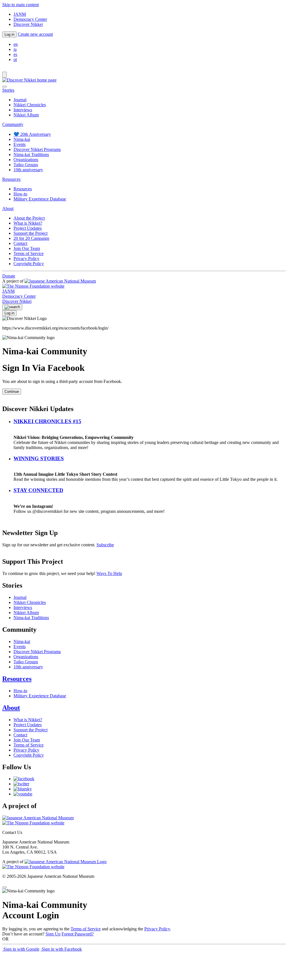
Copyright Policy (29, 263)
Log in (9, 34)
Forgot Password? (78, 934)
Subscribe (105, 544)
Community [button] (12, 124)
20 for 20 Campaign (31, 238)
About (11, 707)
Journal (20, 99)
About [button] (8, 208)
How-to (20, 193)
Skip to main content (20, 4)
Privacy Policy (26, 258)
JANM (20, 14)
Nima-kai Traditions (31, 154)
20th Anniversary (32, 134)
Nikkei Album (26, 114)
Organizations (26, 159)
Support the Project (31, 233)
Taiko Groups (26, 164)
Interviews (23, 109)
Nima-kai (22, 139)
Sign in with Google (20, 949)
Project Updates (28, 228)
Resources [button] (11, 179)
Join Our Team (27, 248)
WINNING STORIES (39, 458)
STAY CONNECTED (38, 490)
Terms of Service (29, 253)
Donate (8, 276)
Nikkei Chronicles (30, 104)
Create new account (35, 34)
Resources (23, 188)
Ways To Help (109, 573)
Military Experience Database (40, 199)
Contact (20, 243)
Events (20, 144)
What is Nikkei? (28, 223)
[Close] (4, 86)
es (15, 54)
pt (15, 59)
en (16, 44)
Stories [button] (8, 90)
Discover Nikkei (28, 24)
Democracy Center (30, 19)
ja (15, 49)
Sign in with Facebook (61, 949)
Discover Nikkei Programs (37, 149)
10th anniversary (28, 169)
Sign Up (53, 934)
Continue (11, 391)
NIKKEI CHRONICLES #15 (47, 421)
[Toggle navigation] (4, 75)
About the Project (29, 218)
